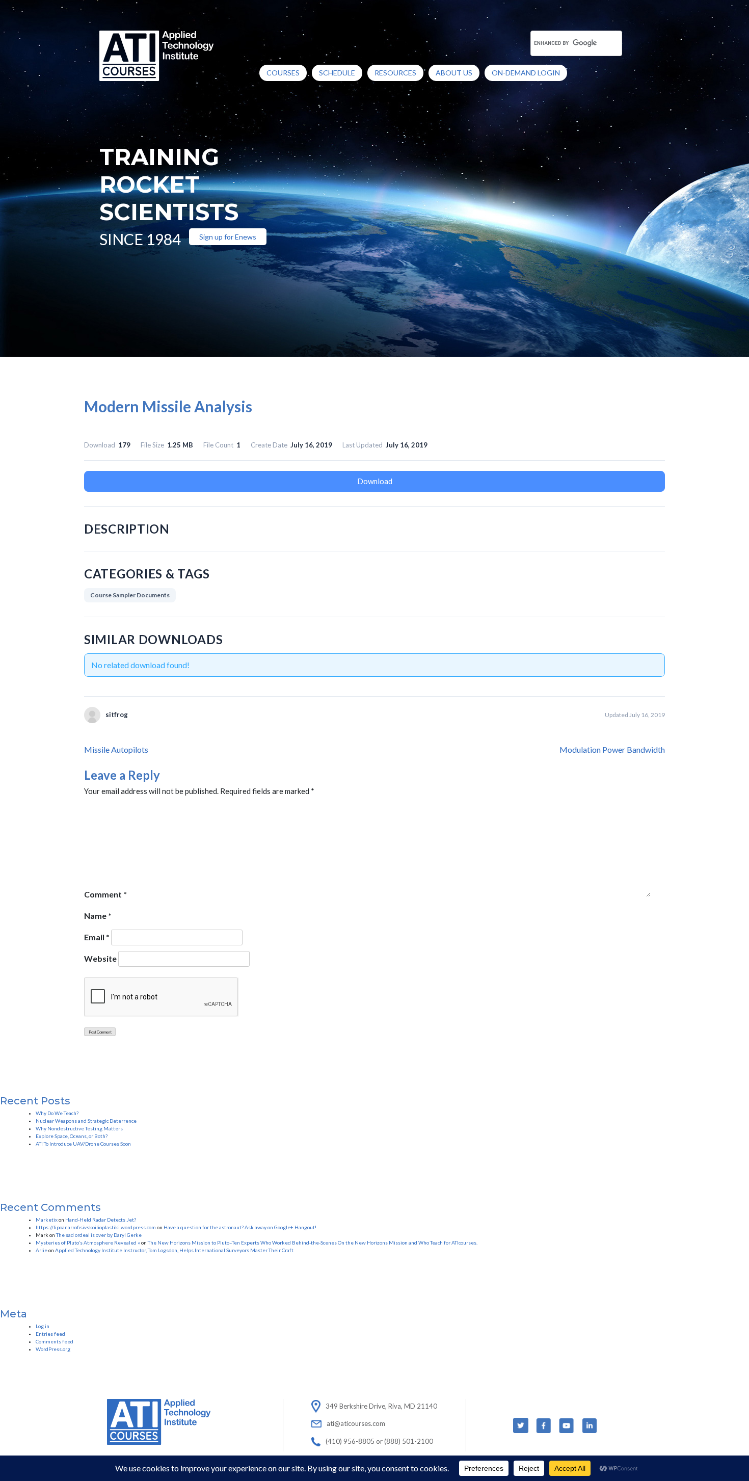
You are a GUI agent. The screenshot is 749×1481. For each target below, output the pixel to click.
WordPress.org (53, 1349)
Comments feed (54, 1341)
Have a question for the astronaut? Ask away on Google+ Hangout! (240, 1227)
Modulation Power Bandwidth (612, 749)
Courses (283, 72)
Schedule (337, 72)
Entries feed (50, 1334)
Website (100, 958)
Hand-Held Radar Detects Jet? (100, 1219)
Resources (395, 72)
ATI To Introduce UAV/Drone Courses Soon (83, 1144)
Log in (42, 1326)
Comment (105, 894)
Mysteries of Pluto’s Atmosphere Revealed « (88, 1242)
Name (98, 915)
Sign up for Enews (227, 236)
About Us (454, 72)
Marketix (47, 1219)
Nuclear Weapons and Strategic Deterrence (86, 1121)
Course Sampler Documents (130, 595)
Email (97, 937)
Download (374, 481)
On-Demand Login (526, 72)
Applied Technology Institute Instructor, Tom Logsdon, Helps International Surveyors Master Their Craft (174, 1250)
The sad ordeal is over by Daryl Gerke (99, 1235)
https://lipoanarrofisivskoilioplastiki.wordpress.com (96, 1227)
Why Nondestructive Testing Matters (79, 1128)
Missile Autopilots (116, 749)
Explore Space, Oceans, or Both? (72, 1136)
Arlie (41, 1250)
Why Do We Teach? (57, 1113)
